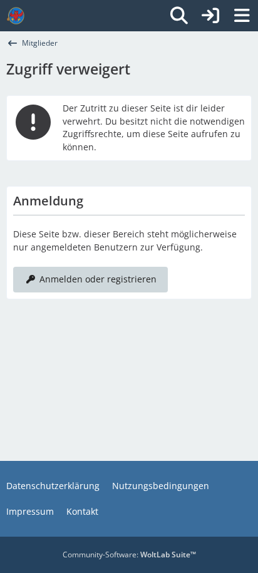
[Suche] (179, 15)
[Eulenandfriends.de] (16, 15)
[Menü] (241, 15)
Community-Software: (129, 554)
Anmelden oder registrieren (98, 279)
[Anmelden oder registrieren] (210, 15)
